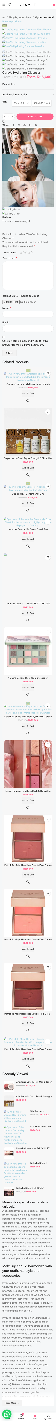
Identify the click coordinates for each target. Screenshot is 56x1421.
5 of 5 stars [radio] (31, 252)
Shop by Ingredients (20, 17)
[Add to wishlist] (3, 121)
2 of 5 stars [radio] (23, 252)
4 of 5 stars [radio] (29, 252)
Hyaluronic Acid (44, 17)
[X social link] (19, 125)
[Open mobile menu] (4, 5)
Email (6, 322)
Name (6, 308)
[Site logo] (28, 4)
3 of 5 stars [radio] (26, 252)
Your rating (10, 252)
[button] (7, 1414)
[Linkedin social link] (30, 125)
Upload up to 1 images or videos (21, 295)
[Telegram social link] (35, 125)
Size (4, 101)
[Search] (10, 5)
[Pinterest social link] (24, 125)
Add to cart (35, 116)
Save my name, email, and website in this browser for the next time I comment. (25, 342)
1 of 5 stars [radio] (21, 252)
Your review (9, 257)
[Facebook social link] (13, 125)
